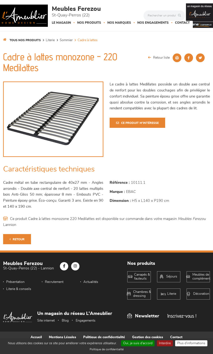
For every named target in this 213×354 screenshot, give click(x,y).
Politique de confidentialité (104, 337)
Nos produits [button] (89, 22)
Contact (182, 22)
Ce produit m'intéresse (140, 123)
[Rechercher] (180, 15)
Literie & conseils (18, 289)
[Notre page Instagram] (75, 266)
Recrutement (54, 282)
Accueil (36, 337)
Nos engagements (153, 22)
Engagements (85, 320)
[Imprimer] (177, 57)
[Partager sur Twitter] (200, 57)
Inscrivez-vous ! (181, 316)
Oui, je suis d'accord (137, 343)
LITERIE (50, 40)
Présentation (15, 282)
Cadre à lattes (88, 40)
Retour (19, 239)
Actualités (90, 282)
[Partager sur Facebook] (188, 57)
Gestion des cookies (147, 337)
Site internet (46, 320)
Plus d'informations (191, 343)
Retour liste (161, 57)
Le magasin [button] (61, 22)
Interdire (165, 343)
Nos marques (119, 22)
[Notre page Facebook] (64, 266)
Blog (65, 320)
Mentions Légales (62, 337)
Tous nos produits (25, 40)
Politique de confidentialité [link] (107, 349)
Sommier (66, 40)
